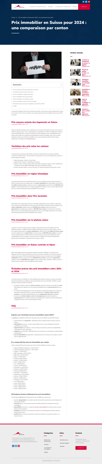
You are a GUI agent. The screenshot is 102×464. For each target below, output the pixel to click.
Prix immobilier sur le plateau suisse (23, 99)
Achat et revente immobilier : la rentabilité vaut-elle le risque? (86, 103)
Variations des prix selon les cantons (23, 92)
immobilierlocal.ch (30, 139)
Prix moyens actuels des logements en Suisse (26, 89)
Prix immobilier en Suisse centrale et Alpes (25, 101)
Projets (75, 6)
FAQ (15, 106)
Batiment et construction (38, 6)
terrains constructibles (41, 407)
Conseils (50, 6)
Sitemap (62, 446)
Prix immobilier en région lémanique (23, 94)
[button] (61, 84)
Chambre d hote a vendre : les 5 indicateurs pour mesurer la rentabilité (86, 113)
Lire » (83, 65)
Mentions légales (64, 443)
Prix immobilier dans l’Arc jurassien (23, 96)
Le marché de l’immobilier (62, 6)
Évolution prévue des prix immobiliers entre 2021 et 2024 (29, 104)
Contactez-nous (64, 440)
